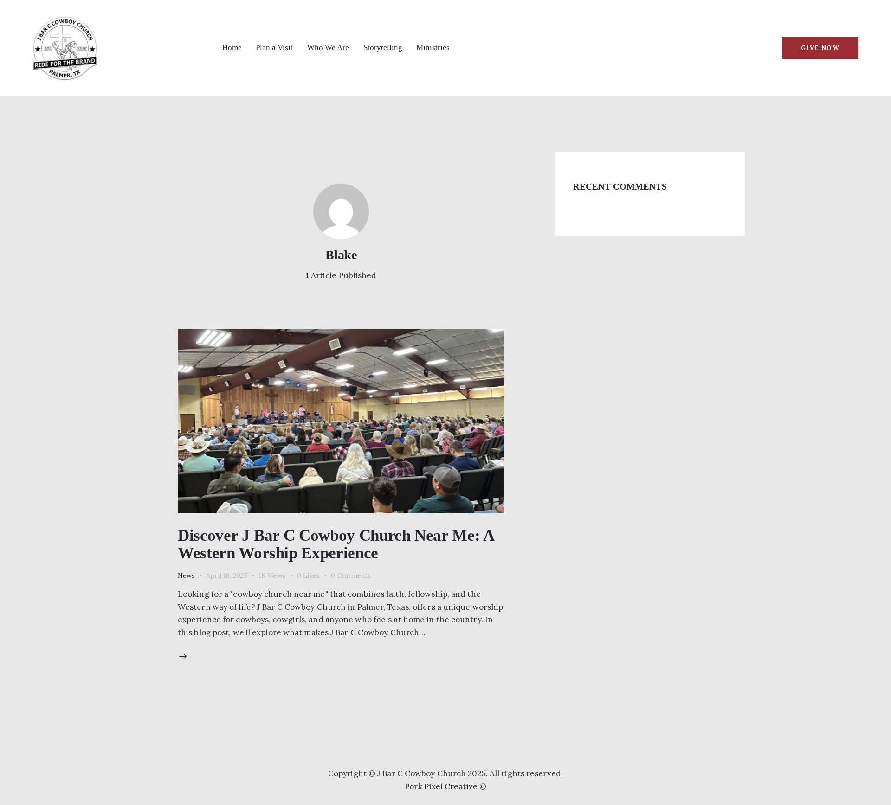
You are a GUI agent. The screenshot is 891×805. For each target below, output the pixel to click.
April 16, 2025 (226, 575)
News (186, 575)
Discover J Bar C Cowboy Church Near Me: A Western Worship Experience (336, 544)
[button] (314, 576)
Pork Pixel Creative (441, 786)
